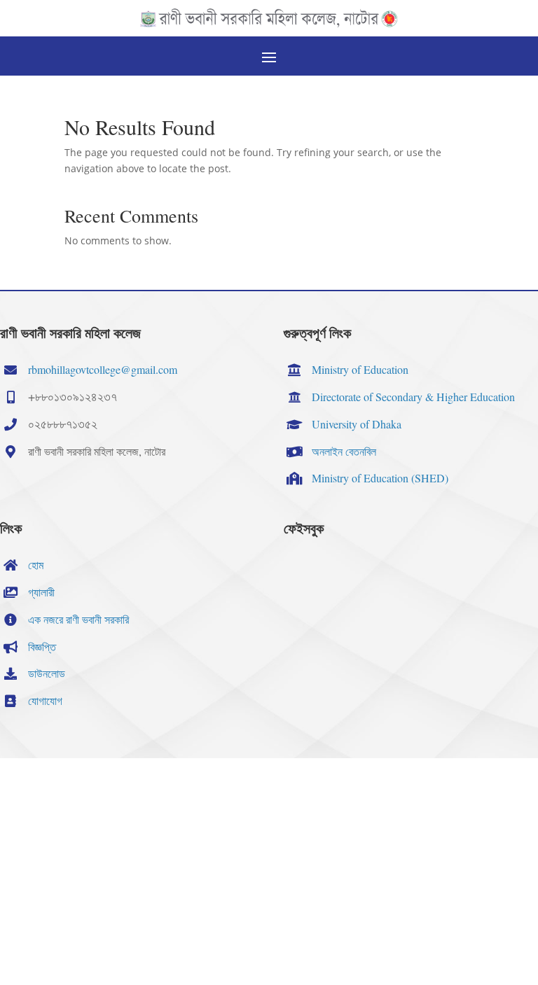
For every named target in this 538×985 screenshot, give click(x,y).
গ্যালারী (41, 592)
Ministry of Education (360, 369)
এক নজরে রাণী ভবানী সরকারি (78, 619)
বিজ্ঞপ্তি (42, 646)
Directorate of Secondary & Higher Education (413, 396)
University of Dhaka (356, 424)
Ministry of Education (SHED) (380, 477)
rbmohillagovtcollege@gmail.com (102, 369)
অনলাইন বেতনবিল (344, 451)
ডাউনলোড (46, 673)
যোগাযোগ (45, 700)
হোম (35, 564)
